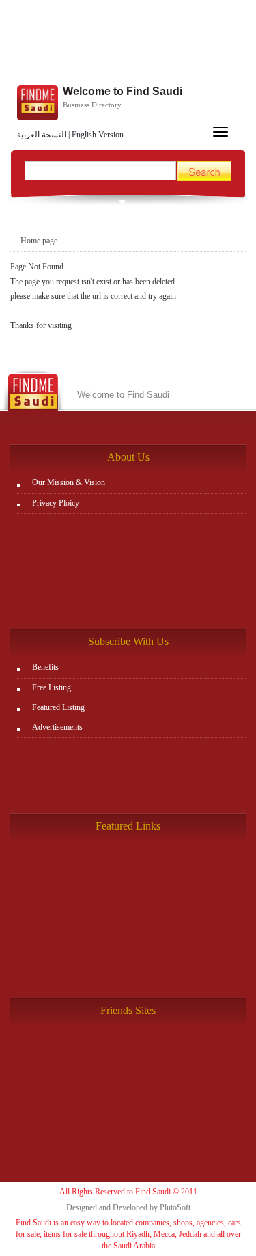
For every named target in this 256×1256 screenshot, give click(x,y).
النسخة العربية (41, 134)
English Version (98, 134)
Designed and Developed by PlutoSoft (128, 1207)
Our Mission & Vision (68, 482)
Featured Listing (58, 707)
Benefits (45, 667)
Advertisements (57, 727)
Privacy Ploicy (55, 503)
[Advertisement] (128, 44)
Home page (38, 240)
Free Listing (51, 687)
